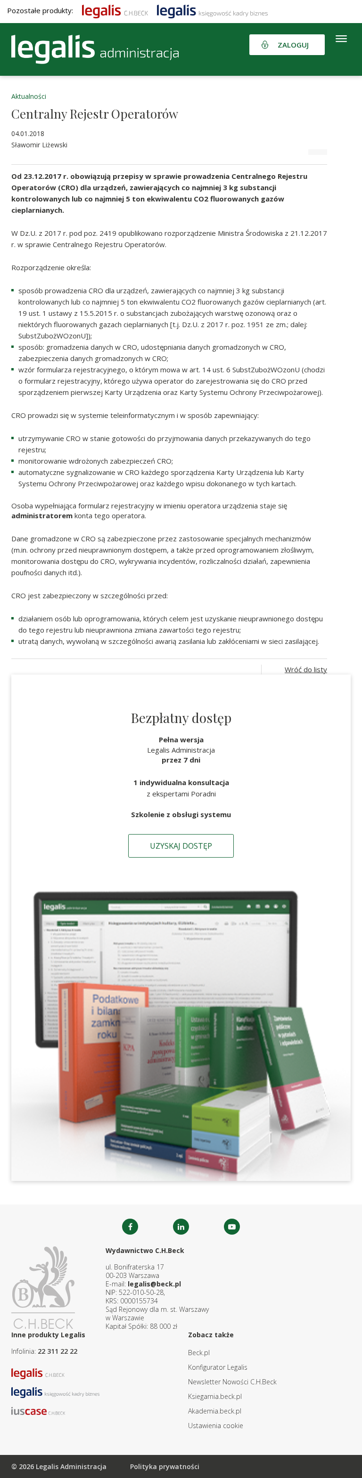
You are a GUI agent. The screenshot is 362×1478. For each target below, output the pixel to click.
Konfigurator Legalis (217, 1367)
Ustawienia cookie (215, 1425)
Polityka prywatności (164, 1466)
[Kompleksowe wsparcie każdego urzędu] (95, 49)
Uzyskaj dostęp (181, 846)
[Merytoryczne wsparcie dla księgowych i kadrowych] (212, 10)
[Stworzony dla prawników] (115, 10)
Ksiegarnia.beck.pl (215, 1396)
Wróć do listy (306, 669)
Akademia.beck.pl (214, 1410)
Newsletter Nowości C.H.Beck (232, 1381)
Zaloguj (293, 44)
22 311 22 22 (57, 1351)
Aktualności (28, 96)
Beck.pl (199, 1352)
